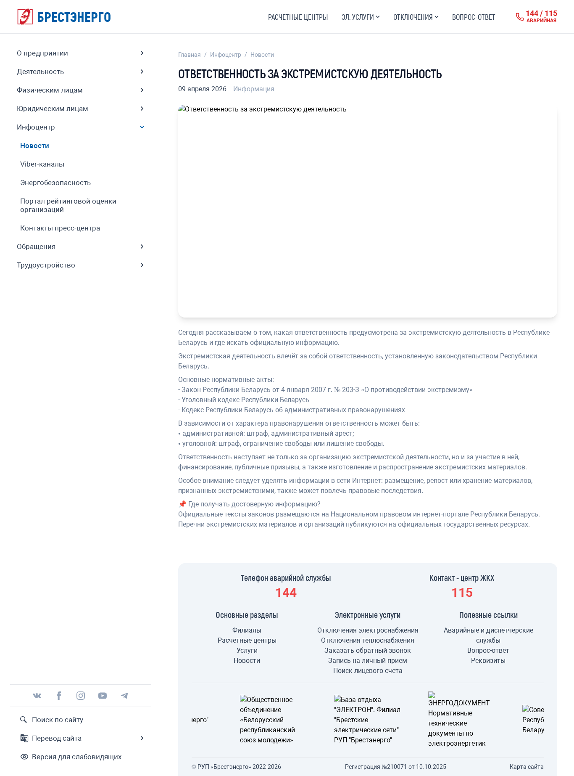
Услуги (247, 650)
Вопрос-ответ (473, 16)
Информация (253, 89)
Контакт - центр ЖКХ (462, 577)
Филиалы (246, 630)
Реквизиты (488, 661)
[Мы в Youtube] (102, 695)
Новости (262, 54)
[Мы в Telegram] (124, 695)
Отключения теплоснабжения (367, 640)
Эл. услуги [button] (358, 16)
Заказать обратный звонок (367, 650)
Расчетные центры (298, 16)
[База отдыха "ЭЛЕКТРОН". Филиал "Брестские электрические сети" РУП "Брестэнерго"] (275, 720)
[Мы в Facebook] (58, 695)
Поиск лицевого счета (368, 671)
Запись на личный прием (367, 661)
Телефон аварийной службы (286, 577)
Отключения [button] (413, 16)
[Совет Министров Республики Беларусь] (464, 720)
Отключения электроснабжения (368, 630)
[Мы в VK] (37, 695)
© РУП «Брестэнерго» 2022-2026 (236, 766)
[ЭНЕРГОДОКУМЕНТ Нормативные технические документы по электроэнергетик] (369, 720)
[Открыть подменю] (142, 53)
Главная (189, 54)
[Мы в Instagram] (80, 695)
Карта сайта (527, 766)
